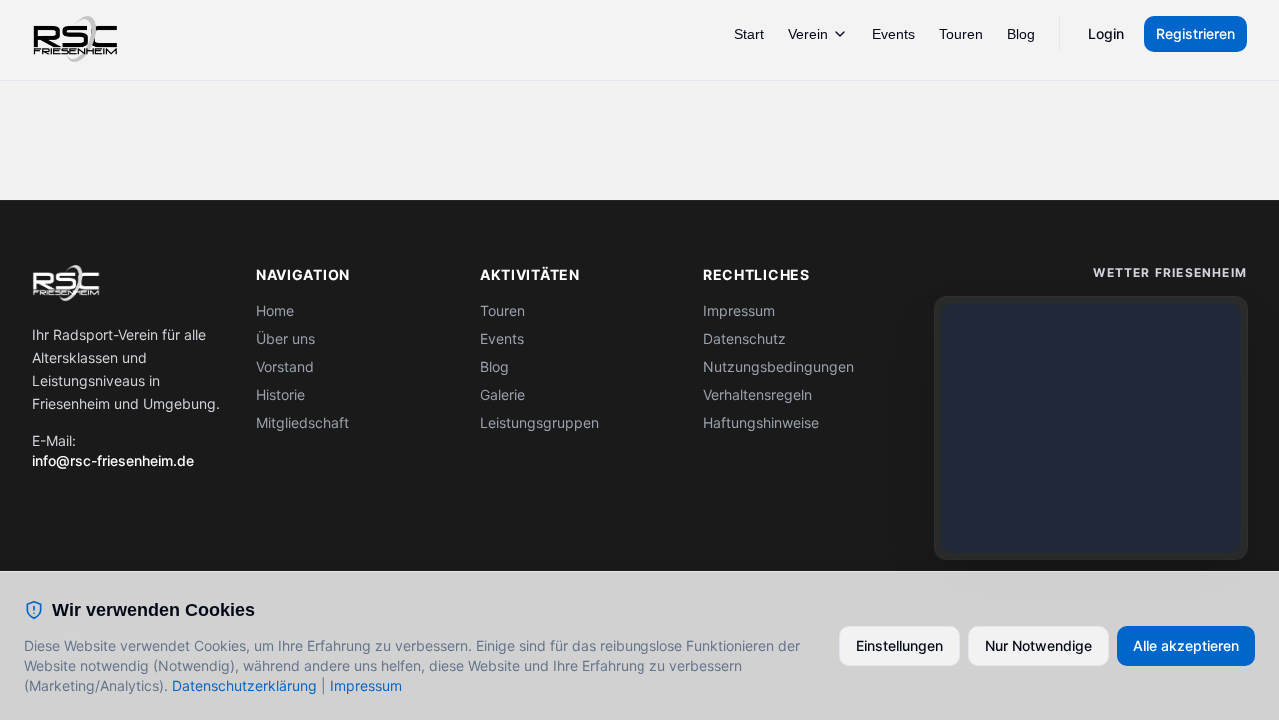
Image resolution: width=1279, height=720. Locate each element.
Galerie (502, 394)
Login (1106, 33)
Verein (808, 34)
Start (749, 34)
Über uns (285, 338)
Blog (1021, 34)
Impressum (739, 310)
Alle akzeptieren (1186, 645)
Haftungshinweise (761, 422)
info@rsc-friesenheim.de (113, 460)
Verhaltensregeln (757, 394)
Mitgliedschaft (302, 422)
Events (893, 34)
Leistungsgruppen (539, 422)
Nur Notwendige (1038, 645)
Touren (961, 34)
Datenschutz (744, 338)
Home (275, 310)
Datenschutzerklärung (244, 685)
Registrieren (1195, 33)
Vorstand (285, 366)
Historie (280, 394)
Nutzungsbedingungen (778, 366)
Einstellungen (899, 645)
